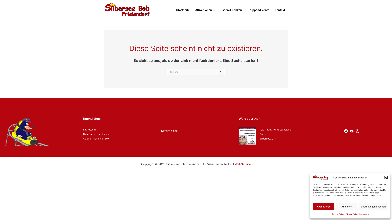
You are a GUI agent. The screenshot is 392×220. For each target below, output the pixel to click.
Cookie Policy (338, 214)
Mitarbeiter (169, 131)
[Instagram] (357, 131)
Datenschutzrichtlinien (96, 134)
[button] (385, 177)
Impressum (364, 214)
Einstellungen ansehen (373, 206)
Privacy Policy (351, 214)
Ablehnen (346, 206)
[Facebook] (346, 131)
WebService (243, 164)
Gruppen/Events (258, 10)
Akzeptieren (323, 206)
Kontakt (280, 10)
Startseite (183, 10)
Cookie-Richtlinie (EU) (96, 138)
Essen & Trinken (231, 10)
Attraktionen (203, 10)
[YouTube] (352, 131)
